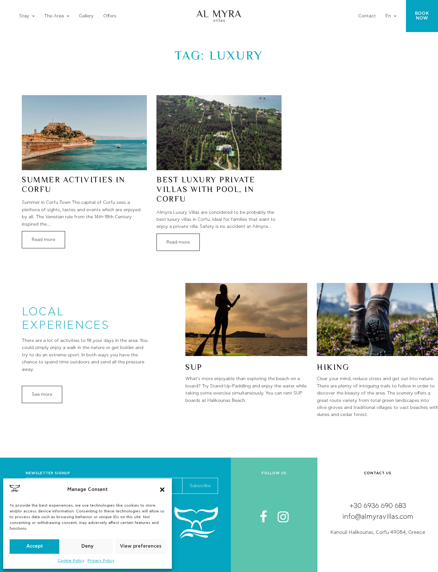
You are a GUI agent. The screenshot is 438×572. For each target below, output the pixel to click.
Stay (24, 16)
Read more (43, 239)
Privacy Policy (101, 560)
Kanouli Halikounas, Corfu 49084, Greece (377, 532)
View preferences (140, 546)
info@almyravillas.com (377, 516)
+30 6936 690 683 (378, 505)
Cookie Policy (71, 560)
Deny (87, 546)
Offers (109, 16)
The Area (54, 16)
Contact (367, 16)
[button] (162, 489)
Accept (34, 546)
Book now (422, 16)
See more (42, 394)
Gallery (86, 16)
